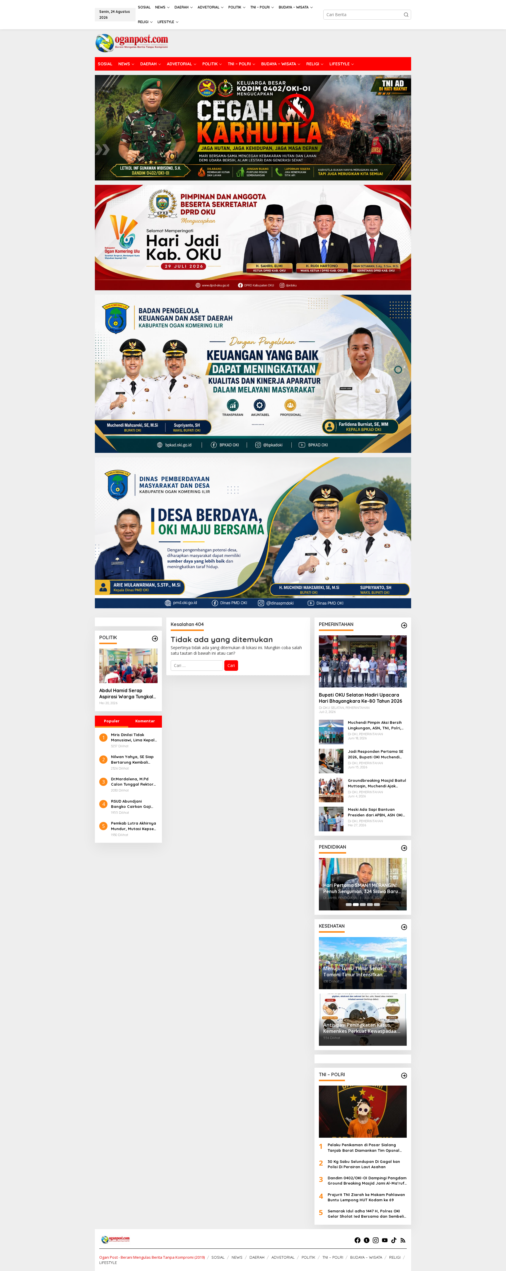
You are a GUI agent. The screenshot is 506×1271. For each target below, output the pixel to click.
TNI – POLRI (332, 1257)
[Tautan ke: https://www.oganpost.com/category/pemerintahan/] (404, 625)
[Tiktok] (394, 1240)
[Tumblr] (366, 1240)
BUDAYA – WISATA (366, 1257)
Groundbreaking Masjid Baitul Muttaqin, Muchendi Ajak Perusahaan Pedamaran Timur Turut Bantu (377, 783)
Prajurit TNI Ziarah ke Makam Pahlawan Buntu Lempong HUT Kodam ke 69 (366, 1197)
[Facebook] (357, 1240)
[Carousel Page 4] (370, 904)
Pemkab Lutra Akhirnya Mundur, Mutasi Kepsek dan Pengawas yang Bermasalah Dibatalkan (134, 826)
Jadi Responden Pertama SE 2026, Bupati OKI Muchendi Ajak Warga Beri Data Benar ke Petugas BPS (375, 754)
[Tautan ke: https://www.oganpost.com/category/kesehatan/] (404, 927)
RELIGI (395, 1257)
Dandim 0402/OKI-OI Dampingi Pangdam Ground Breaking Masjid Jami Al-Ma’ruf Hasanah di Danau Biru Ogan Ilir (367, 1181)
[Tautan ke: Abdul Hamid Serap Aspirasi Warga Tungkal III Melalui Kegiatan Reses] (128, 666)
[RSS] (403, 1240)
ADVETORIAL (283, 1257)
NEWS (237, 1257)
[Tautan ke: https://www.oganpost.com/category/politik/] (154, 638)
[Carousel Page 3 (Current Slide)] (363, 904)
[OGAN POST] (131, 42)
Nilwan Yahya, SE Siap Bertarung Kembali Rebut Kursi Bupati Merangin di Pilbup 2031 (133, 759)
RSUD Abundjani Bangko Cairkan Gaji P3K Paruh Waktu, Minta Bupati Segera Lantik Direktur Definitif (134, 804)
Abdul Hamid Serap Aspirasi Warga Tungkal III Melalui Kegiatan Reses (128, 693)
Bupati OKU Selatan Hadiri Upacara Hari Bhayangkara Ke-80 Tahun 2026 (360, 698)
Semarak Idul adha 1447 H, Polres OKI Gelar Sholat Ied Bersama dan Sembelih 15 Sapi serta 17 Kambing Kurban (367, 1214)
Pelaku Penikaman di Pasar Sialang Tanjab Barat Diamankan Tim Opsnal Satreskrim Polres (363, 1147)
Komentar (145, 721)
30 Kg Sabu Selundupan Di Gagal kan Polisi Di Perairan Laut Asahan (364, 1164)
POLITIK (308, 1257)
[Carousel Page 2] (356, 904)
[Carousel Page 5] (377, 904)
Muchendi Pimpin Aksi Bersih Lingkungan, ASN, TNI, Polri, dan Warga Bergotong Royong (375, 725)
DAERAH (256, 1257)
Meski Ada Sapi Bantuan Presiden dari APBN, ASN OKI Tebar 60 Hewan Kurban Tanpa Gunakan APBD (375, 812)
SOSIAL (218, 1257)
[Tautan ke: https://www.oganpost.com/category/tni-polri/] (404, 1075)
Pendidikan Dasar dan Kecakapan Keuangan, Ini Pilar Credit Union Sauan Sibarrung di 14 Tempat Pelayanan (361, 884)
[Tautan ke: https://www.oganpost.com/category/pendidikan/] (404, 848)
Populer (111, 721)
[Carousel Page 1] (349, 904)
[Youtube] (385, 1240)
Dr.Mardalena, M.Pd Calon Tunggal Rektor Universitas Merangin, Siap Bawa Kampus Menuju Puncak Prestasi (134, 782)
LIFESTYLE (108, 1262)
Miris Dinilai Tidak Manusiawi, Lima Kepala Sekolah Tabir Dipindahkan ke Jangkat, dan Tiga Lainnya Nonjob (134, 737)
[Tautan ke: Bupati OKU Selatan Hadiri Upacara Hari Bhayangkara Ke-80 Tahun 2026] (363, 661)
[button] (406, 15)
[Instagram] (376, 1240)
